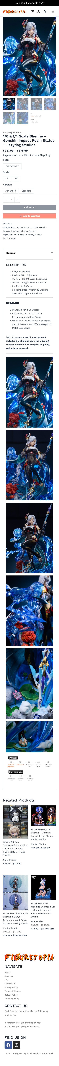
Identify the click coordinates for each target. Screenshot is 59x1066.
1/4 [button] (6, 178)
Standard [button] (26, 190)
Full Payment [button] (12, 166)
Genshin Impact (16, 234)
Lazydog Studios (12, 132)
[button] (45, 11)
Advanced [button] (10, 190)
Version (7, 184)
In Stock (24, 231)
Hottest (15, 231)
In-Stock (29, 234)
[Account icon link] (38, 11)
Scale (6, 172)
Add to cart (29, 207)
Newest (32, 231)
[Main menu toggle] (53, 12)
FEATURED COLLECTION (26, 227)
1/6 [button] (15, 178)
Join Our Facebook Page (29, 3)
